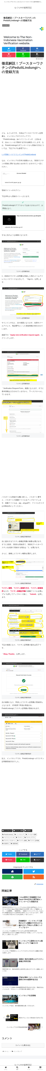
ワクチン (20, 837)
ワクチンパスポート (10, 840)
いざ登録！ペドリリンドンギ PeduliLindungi (19, 154)
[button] (41, 527)
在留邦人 (29, 830)
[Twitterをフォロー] (33, 871)
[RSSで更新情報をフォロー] (33, 877)
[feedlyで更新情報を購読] (12, 877)
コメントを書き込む (23, 1045)
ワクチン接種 (19, 830)
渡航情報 (15, 843)
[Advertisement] (23, 103)
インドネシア (8, 830)
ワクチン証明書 (34, 840)
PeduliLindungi (8, 834)
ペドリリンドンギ (9, 837)
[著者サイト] (12, 871)
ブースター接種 (31, 834)
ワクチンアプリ (30, 837)
